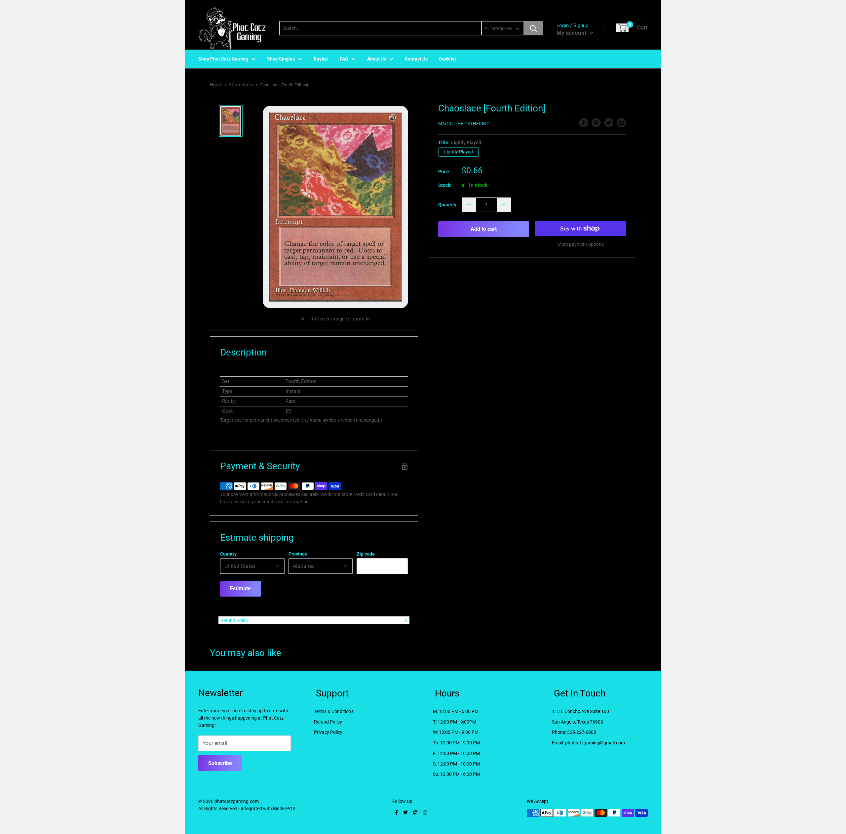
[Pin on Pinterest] (596, 122)
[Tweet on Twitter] (608, 122)
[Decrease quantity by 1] (469, 205)
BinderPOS (284, 808)
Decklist (447, 59)
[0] (622, 27)
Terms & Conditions (334, 711)
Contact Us (416, 59)
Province (297, 554)
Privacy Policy (328, 732)
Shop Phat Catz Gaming (223, 59)
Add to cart (484, 229)
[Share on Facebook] (583, 122)
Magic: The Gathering (464, 123)
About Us (376, 59)
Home (216, 84)
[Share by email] (621, 122)
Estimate (240, 588)
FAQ (344, 59)
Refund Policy (234, 620)
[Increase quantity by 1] (504, 205)
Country (228, 554)
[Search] (533, 28)
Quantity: (448, 204)
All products (241, 84)
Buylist (321, 59)
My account (572, 32)
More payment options (581, 244)
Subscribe (220, 763)
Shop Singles (281, 59)
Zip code (366, 554)
